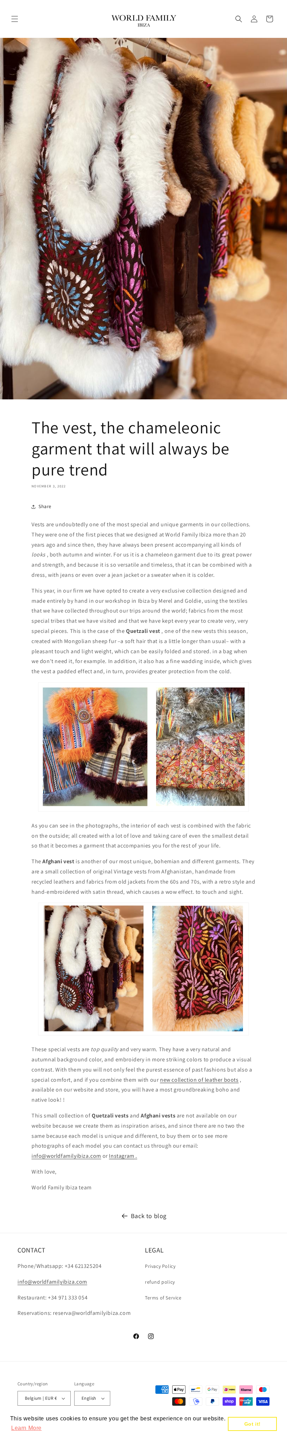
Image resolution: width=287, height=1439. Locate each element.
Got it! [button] (252, 1424)
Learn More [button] (26, 1428)
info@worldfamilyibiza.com (66, 1156)
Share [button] (44, 506)
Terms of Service (163, 1298)
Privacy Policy (160, 1266)
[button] (14, 19)
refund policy (160, 1282)
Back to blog (149, 1216)
